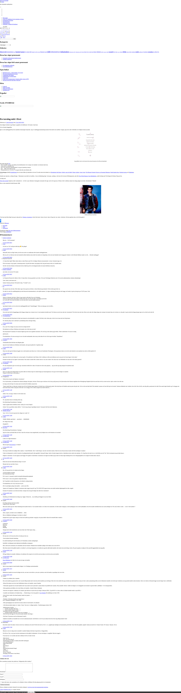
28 (0, 36)
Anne (4, 244)
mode (102, 52)
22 (2, 34)
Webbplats (2, 679)
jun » (4, 37)
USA (158, 52)
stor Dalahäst (43, 593)
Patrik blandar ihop (114, 172)
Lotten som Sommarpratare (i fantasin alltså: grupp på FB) (16, 79)
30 (3, 36)
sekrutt (127, 52)
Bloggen (7, 223)
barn (14, 52)
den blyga (5, 427)
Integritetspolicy (6, 21)
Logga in (5, 86)
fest (35, 52)
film (37, 52)
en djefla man (6, 436)
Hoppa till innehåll (4, 0)
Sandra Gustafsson (7, 237)
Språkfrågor (8, 231)
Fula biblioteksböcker (7, 66)
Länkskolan (5, 77)
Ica (3, 286)
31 (5, 36)
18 (6, 32)
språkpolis (141, 52)
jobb (48, 52)
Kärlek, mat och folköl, (67, 172)
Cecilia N (5, 340)
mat (92, 52)
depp (4, 226)
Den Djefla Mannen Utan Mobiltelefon (87, 176)
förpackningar (12, 444)
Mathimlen (131, 172)
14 (0, 32)
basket (23, 52)
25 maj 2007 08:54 (20, 122)
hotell (45, 52)
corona (27, 52)
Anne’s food (82, 172)
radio (116, 52)
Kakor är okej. (31, 692)
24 (5, 34)
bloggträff (5, 225)
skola (130, 52)
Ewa (4, 303)
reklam (121, 52)
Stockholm (145, 52)
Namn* (1, 674)
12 (7, 31)
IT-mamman (5, 309)
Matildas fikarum (6, 410)
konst (83, 52)
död (30, 52)
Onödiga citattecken (7, 59)
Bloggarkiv (5, 17)
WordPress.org (6, 90)
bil (25, 52)
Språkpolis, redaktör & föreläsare (10, 24)
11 (6, 31)
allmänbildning (10, 52)
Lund (90, 52)
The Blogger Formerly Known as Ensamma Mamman (98, 172)
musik (108, 52)
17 (5, 32)
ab (3, 459)
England (33, 52)
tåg (156, 52)
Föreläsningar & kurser (8, 20)
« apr (1, 37)
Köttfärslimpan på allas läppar (9, 76)
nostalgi (111, 52)
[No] (35, 692)
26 (7, 34)
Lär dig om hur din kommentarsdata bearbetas (38, 687)
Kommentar (2, 671)
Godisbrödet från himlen (8, 75)
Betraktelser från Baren (56, 172)
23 (3, 34)
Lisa (9, 163)
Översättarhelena (6, 315)
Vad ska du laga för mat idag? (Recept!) (12, 80)
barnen (18, 52)
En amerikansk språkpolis (8, 65)
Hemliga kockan (123, 172)
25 (6, 34)
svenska (150, 52)
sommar (133, 52)
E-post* (1, 676)
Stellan (4, 295)
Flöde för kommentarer (8, 88)
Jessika (4, 369)
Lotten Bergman (9, 122)
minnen (99, 52)
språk (137, 52)
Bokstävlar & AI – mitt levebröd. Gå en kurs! (13, 72)
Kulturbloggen (13, 172)
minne (94, 52)
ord (114, 52)
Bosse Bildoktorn (7, 560)
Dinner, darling (75, 172)
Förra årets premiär (4, 180)
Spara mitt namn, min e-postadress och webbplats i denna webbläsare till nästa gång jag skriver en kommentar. (26, 682)
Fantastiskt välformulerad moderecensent (12, 58)
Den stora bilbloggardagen (14, 230)
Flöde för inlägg (6, 87)
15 (2, 32)
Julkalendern (64, 52)
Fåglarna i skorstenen (27, 217)
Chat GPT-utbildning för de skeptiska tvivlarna (13, 19)
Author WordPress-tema (5, 689)
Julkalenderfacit (6, 23)
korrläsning (5, 228)
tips (154, 52)
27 (9, 34)
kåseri (85, 52)
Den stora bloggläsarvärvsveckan (10, 74)
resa (124, 51)
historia (42, 52)
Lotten (4, 250)
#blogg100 (3, 52)
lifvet (88, 52)
